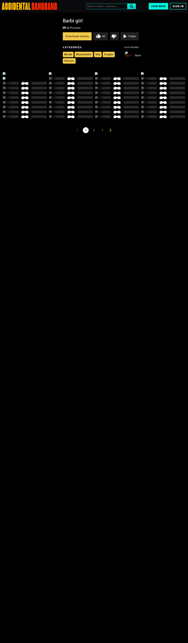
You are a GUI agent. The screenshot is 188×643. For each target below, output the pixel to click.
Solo (97, 54)
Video (132, 36)
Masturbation (83, 54)
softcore (69, 61)
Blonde (68, 54)
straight (108, 54)
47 (103, 36)
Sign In (178, 6)
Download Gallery (77, 36)
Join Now (158, 6)
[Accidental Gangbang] (29, 6)
